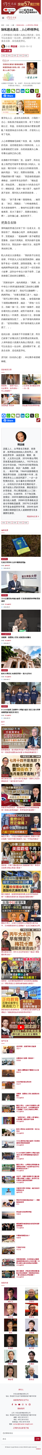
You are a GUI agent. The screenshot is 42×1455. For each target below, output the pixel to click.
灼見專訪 (4, 595)
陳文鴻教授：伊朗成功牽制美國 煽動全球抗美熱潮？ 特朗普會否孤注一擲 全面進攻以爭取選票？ (27, 1273)
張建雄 (18, 1214)
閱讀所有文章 (32, 516)
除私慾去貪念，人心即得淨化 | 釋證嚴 (27, 25)
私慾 (25, 55)
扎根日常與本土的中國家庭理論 (13, 562)
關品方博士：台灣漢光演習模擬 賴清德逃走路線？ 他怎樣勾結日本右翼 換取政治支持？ (27, 1166)
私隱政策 (38, 1449)
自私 (14, 55)
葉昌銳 (18, 1060)
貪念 (3, 55)
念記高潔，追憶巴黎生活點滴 (26, 1046)
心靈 (12, 25)
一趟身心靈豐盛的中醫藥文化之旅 (27, 1070)
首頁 (2, 25)
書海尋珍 (4, 559)
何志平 (18, 1084)
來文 (17, 1204)
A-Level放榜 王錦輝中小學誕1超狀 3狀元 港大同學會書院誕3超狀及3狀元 (28, 1154)
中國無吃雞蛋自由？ (23, 1235)
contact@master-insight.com (23, 1424)
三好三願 (6, 50)
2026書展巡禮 (6, 634)
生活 (7, 25)
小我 (20, 55)
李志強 (18, 1249)
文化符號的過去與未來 (23, 1082)
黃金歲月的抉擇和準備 (23, 1212)
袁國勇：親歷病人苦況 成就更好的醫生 (16, 637)
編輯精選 (7, 565)
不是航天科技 (20, 1247)
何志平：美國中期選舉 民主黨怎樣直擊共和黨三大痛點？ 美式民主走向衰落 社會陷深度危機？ (27, 1178)
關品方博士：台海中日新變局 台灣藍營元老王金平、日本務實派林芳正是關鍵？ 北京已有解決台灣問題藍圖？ (20, 925)
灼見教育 (4, 670)
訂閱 (37, 1439)
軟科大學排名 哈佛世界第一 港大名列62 (16, 674)
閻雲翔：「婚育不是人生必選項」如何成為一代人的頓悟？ (10, 388)
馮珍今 (18, 1048)
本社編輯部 (8, 604)
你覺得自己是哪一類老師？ (25, 1058)
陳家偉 (18, 1072)
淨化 (9, 55)
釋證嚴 (14, 46)
